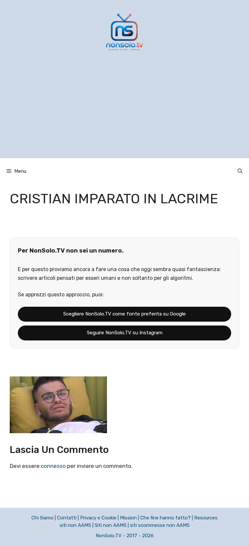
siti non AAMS (75, 525)
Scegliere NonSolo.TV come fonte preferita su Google (124, 314)
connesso (53, 466)
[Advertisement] (124, 112)
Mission (128, 518)
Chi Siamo (42, 518)
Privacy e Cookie (98, 518)
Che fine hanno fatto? (165, 518)
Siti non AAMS (110, 525)
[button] (240, 171)
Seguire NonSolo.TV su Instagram (124, 333)
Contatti (67, 518)
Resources (206, 518)
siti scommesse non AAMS (160, 525)
